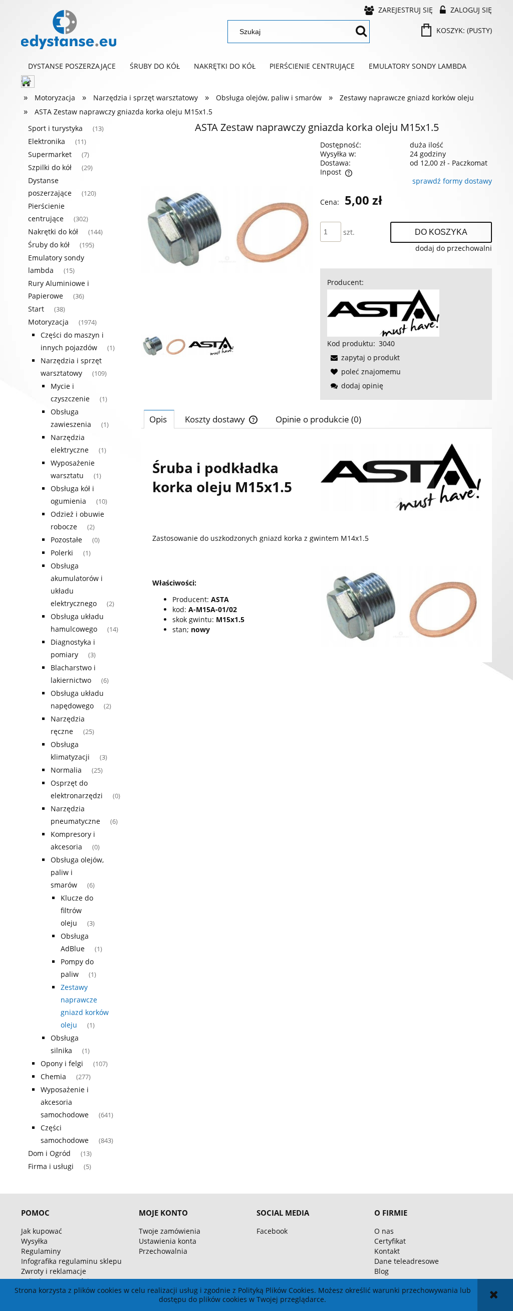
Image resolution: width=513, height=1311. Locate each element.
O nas (384, 1231)
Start (36, 309)
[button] (363, 357)
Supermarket (50, 154)
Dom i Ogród (49, 1153)
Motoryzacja (48, 322)
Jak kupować (41, 1231)
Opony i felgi (62, 1063)
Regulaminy (41, 1251)
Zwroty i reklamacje (53, 1271)
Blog (381, 1271)
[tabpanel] (316, 545)
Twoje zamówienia (169, 1231)
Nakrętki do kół (53, 231)
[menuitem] (72, 66)
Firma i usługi (51, 1166)
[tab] (159, 419)
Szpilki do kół (50, 167)
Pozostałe (66, 539)
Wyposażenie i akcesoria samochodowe (65, 1102)
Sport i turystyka (55, 128)
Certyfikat (390, 1241)
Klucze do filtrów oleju (77, 910)
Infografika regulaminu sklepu (71, 1261)
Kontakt (387, 1251)
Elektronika (46, 141)
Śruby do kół (49, 244)
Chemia (53, 1076)
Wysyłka (34, 1241)
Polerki (62, 552)
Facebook (272, 1231)
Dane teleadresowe (406, 1261)
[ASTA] (383, 312)
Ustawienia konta (167, 1241)
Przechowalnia (163, 1251)
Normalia (66, 770)
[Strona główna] (68, 29)
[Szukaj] (361, 31)
